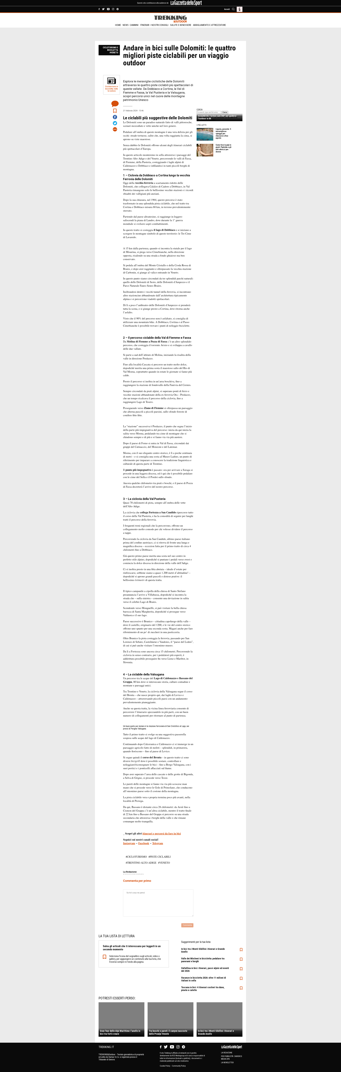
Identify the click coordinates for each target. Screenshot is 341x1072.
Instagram (129, 843)
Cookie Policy (165, 1066)
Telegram (157, 843)
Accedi (227, 9)
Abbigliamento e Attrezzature (209, 25)
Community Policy (179, 1066)
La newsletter (227, 1062)
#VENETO (164, 862)
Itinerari (144, 25)
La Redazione (226, 1053)
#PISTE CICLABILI (160, 856)
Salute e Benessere (180, 25)
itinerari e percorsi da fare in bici (162, 833)
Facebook (143, 843)
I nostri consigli (159, 25)
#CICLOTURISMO (136, 856)
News (126, 25)
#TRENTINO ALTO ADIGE (141, 862)
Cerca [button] (225, 112)
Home (118, 25)
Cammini (134, 25)
